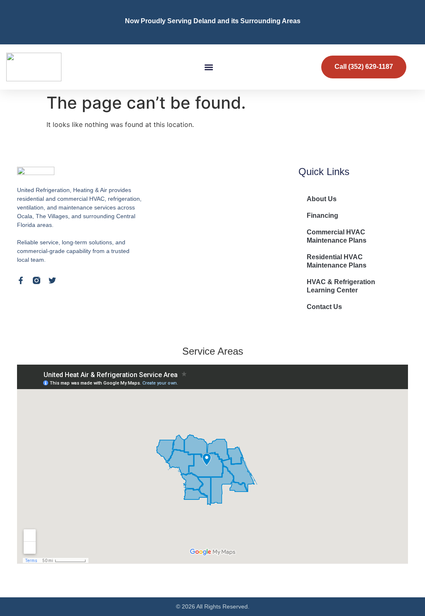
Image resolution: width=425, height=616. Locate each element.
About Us (322, 198)
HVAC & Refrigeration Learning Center (341, 286)
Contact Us (324, 306)
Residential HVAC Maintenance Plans (336, 261)
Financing (322, 215)
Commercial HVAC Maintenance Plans (336, 236)
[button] (209, 67)
